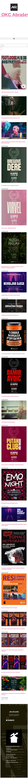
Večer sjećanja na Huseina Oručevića (8, 422)
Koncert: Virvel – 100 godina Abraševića (8, 228)
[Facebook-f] (10, 720)
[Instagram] (11, 720)
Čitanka (9, 31)
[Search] (1, 48)
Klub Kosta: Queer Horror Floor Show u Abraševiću (10, 672)
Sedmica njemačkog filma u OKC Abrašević (9, 607)
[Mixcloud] (6, 720)
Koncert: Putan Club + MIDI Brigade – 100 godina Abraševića (12, 464)
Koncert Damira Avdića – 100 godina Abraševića (10, 396)
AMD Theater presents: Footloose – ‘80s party (9, 92)
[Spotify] (8, 720)
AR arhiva (11, 35)
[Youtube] (13, 720)
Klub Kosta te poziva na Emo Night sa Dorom (9, 503)
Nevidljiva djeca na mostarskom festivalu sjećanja (10, 295)
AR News (10, 18)
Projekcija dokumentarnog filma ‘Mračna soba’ (10, 315)
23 (6, 699)
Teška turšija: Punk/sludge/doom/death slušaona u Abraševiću (13, 628)
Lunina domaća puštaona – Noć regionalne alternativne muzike (13, 353)
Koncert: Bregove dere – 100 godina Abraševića (10, 185)
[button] (14, 38)
